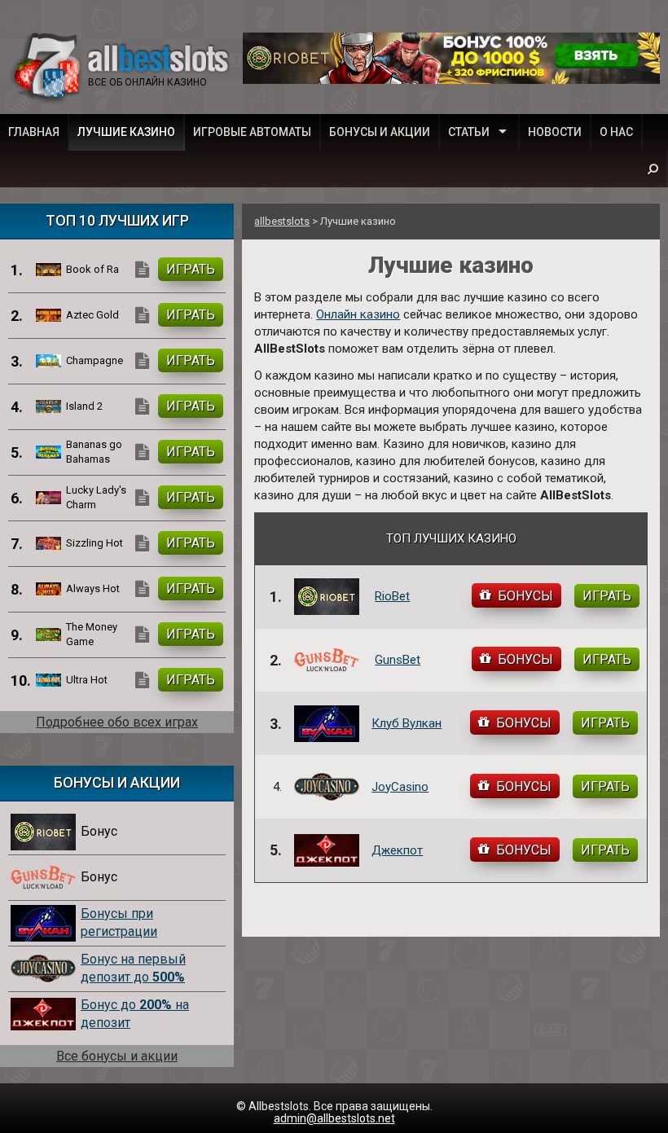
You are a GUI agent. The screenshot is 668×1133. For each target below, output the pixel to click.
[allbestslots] (122, 68)
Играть (606, 596)
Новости (555, 131)
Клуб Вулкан (406, 723)
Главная (33, 131)
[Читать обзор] (144, 269)
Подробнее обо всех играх (117, 722)
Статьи (469, 131)
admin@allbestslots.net (334, 1118)
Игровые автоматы (252, 131)
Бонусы (525, 596)
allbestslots (282, 221)
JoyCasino (399, 786)
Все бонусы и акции (117, 1056)
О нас (616, 131)
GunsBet (397, 659)
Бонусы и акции (379, 131)
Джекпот (397, 850)
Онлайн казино (358, 314)
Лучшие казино (126, 131)
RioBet (392, 596)
